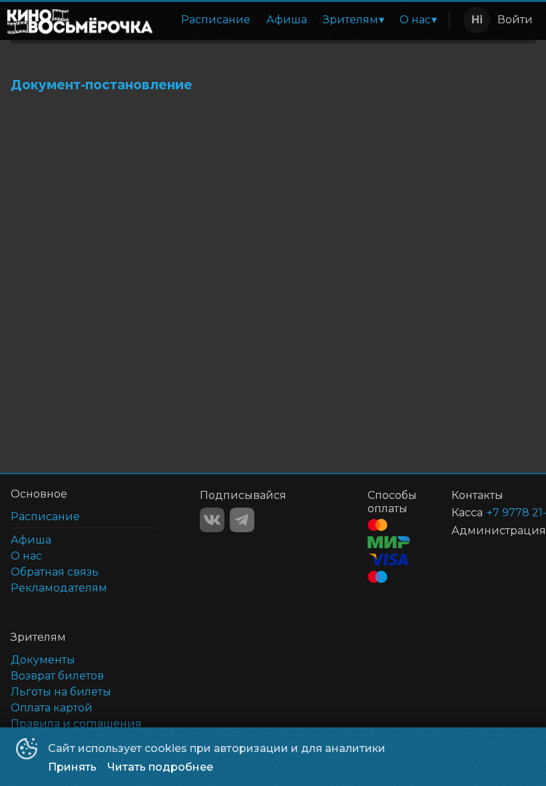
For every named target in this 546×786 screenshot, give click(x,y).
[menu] (303, 20)
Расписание (215, 19)
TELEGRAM (242, 520)
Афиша (286, 19)
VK (212, 520)
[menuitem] (215, 20)
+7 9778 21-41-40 (495, 512)
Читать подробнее (160, 767)
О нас (415, 19)
